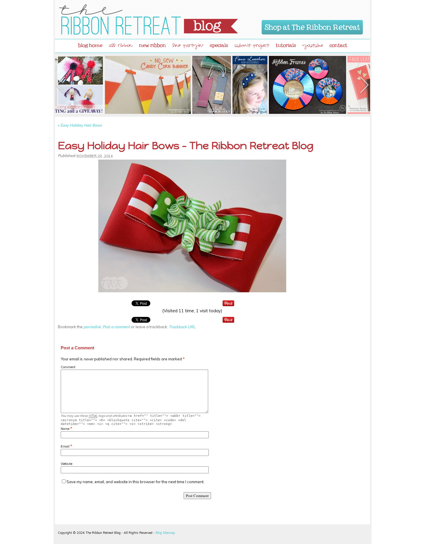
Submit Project (252, 46)
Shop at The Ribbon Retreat (312, 26)
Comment (68, 367)
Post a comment (116, 326)
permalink (92, 326)
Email (65, 446)
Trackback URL (182, 326)
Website (66, 464)
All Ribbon (120, 46)
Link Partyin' (188, 46)
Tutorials (286, 44)
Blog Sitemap (165, 533)
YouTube (313, 46)
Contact (338, 44)
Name (65, 429)
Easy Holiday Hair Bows (80, 125)
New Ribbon (152, 44)
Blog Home (90, 44)
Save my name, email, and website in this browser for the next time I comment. (135, 481)
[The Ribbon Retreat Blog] (148, 19)
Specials (219, 44)
